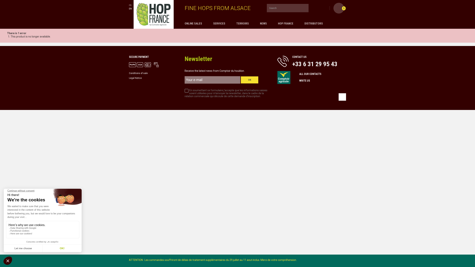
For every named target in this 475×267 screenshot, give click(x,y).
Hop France (285, 23)
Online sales (193, 23)
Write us (304, 80)
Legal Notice (135, 78)
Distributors (313, 23)
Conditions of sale (138, 73)
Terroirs (242, 23)
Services (219, 23)
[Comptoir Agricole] (154, 14)
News (263, 23)
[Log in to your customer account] (326, 8)
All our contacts (310, 73)
